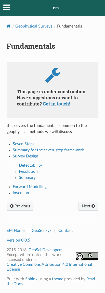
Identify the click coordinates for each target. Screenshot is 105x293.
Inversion (21, 193)
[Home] (8, 26)
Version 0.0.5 (18, 240)
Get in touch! (56, 104)
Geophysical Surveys (33, 26)
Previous (22, 206)
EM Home (15, 231)
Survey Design (25, 156)
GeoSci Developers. (46, 250)
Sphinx (31, 279)
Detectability (30, 165)
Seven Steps (23, 144)
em (56, 8)
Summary (27, 178)
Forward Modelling (30, 187)
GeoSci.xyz (41, 231)
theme (57, 279)
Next (86, 206)
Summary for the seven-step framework (48, 150)
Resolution (28, 171)
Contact (65, 231)
